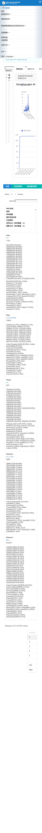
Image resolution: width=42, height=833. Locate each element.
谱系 (8, 211)
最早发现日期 (11, 217)
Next (31, 670)
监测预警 (4, 33)
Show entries (14, 194)
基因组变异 (5, 19)
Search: (12, 201)
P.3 (7, 382)
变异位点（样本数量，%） (16, 223)
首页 (2, 11)
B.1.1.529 (9, 457)
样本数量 (9, 214)
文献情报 (4, 40)
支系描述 (9, 220)
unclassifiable (11, 318)
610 (30, 665)
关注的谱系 (18, 186)
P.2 (7, 238)
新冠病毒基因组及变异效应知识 (12, 26)
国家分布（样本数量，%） (16, 226)
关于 (2, 52)
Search (8, 70)
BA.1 (8, 540)
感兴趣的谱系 (32, 186)
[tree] (7, 108)
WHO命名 (10, 208)
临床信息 (4, 37)
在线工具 (4, 45)
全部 (7, 186)
